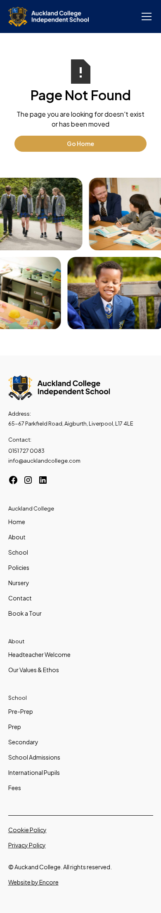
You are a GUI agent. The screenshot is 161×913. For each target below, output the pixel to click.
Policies (18, 567)
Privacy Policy (27, 845)
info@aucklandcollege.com (44, 460)
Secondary (23, 742)
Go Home (80, 143)
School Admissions (34, 757)
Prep (14, 726)
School (18, 552)
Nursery (18, 582)
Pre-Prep (20, 711)
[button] (145, 16)
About (17, 537)
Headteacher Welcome (39, 654)
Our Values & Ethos (33, 669)
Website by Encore (33, 882)
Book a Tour (25, 613)
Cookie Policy (27, 829)
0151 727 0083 (26, 450)
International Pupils (34, 772)
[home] (48, 16)
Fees (14, 787)
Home (16, 521)
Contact (20, 598)
